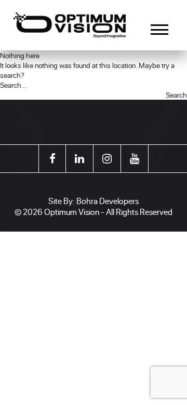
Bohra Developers (107, 200)
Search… (13, 85)
